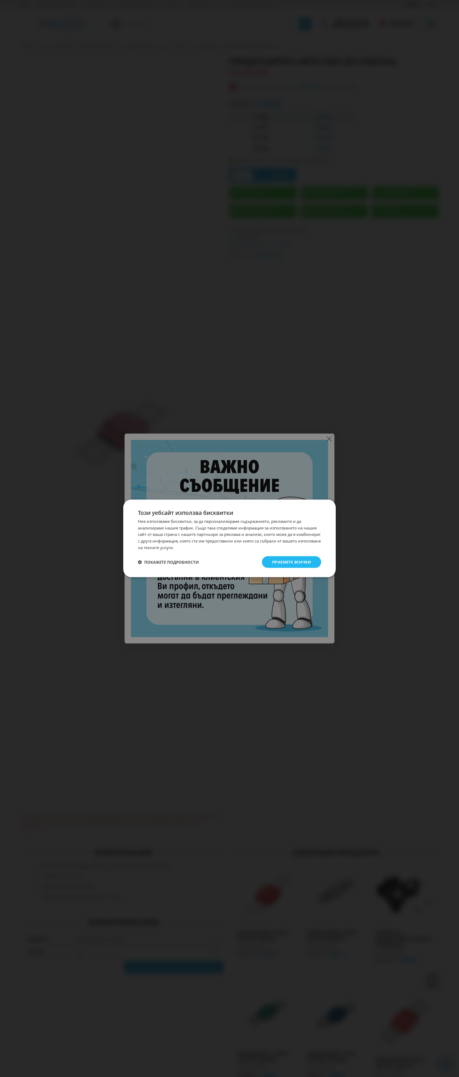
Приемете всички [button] (291, 562)
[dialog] (229, 539)
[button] (168, 562)
